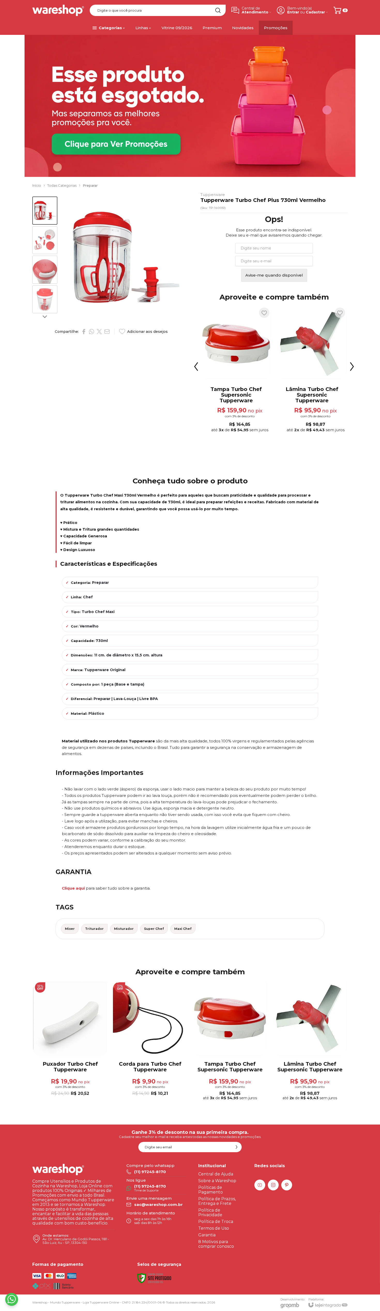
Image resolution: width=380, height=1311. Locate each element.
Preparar (90, 185)
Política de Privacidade (210, 1212)
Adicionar (245, 396)
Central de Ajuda (215, 1174)
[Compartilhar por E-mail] (107, 331)
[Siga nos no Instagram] (273, 1185)
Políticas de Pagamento (210, 1190)
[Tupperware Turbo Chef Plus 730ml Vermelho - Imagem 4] (45, 299)
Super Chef (154, 929)
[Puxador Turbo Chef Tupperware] (236, 370)
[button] (44, 211)
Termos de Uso (213, 1228)
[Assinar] (236, 1147)
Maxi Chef (183, 929)
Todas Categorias (62, 185)
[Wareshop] (58, 10)
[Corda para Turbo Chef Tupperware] (312, 370)
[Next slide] (44, 316)
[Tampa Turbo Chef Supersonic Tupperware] (230, 1042)
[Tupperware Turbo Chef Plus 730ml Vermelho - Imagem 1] (45, 210)
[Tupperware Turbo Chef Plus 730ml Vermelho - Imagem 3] (45, 270)
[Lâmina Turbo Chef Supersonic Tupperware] (310, 1042)
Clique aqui (73, 888)
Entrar (293, 12)
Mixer (70, 929)
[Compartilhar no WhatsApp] (91, 331)
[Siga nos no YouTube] (259, 1185)
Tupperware (212, 195)
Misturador (124, 929)
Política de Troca (215, 1221)
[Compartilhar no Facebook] (83, 331)
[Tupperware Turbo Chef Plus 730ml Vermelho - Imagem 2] (45, 240)
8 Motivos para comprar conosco (216, 1244)
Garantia (207, 1235)
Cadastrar (315, 12)
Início (36, 185)
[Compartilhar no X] (99, 331)
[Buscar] (218, 10)
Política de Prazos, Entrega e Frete (217, 1201)
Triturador (94, 929)
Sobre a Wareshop (217, 1180)
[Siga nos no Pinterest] (286, 1185)
